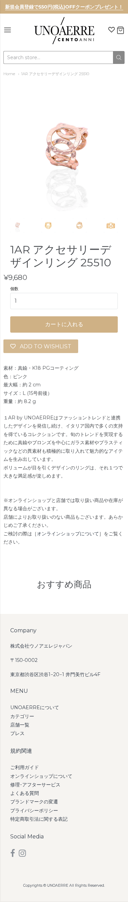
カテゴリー (22, 716)
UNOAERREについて (34, 707)
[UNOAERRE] (64, 30)
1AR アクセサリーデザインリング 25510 (55, 73)
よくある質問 (24, 793)
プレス (17, 733)
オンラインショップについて (68, 534)
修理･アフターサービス (35, 785)
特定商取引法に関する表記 (39, 819)
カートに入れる (64, 324)
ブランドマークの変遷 (34, 802)
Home (9, 73)
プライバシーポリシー (34, 810)
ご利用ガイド (24, 767)
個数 (14, 288)
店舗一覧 (19, 725)
